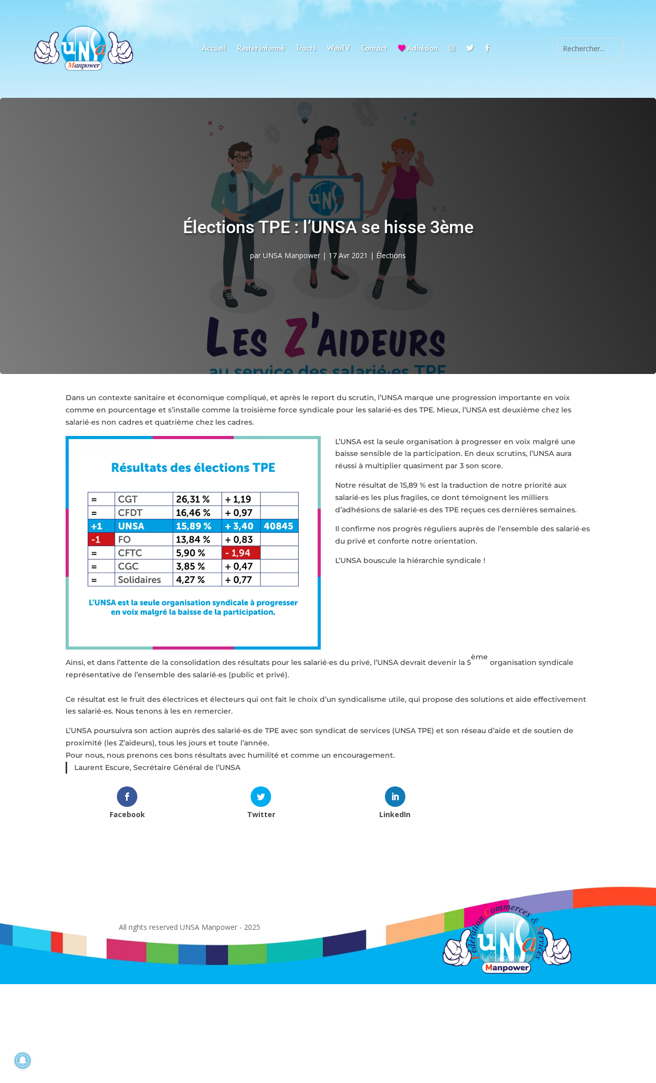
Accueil (214, 49)
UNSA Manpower (291, 255)
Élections (391, 255)
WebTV (338, 49)
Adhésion (421, 49)
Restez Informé (260, 49)
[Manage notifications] (22, 1060)
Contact (374, 49)
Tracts (306, 49)
